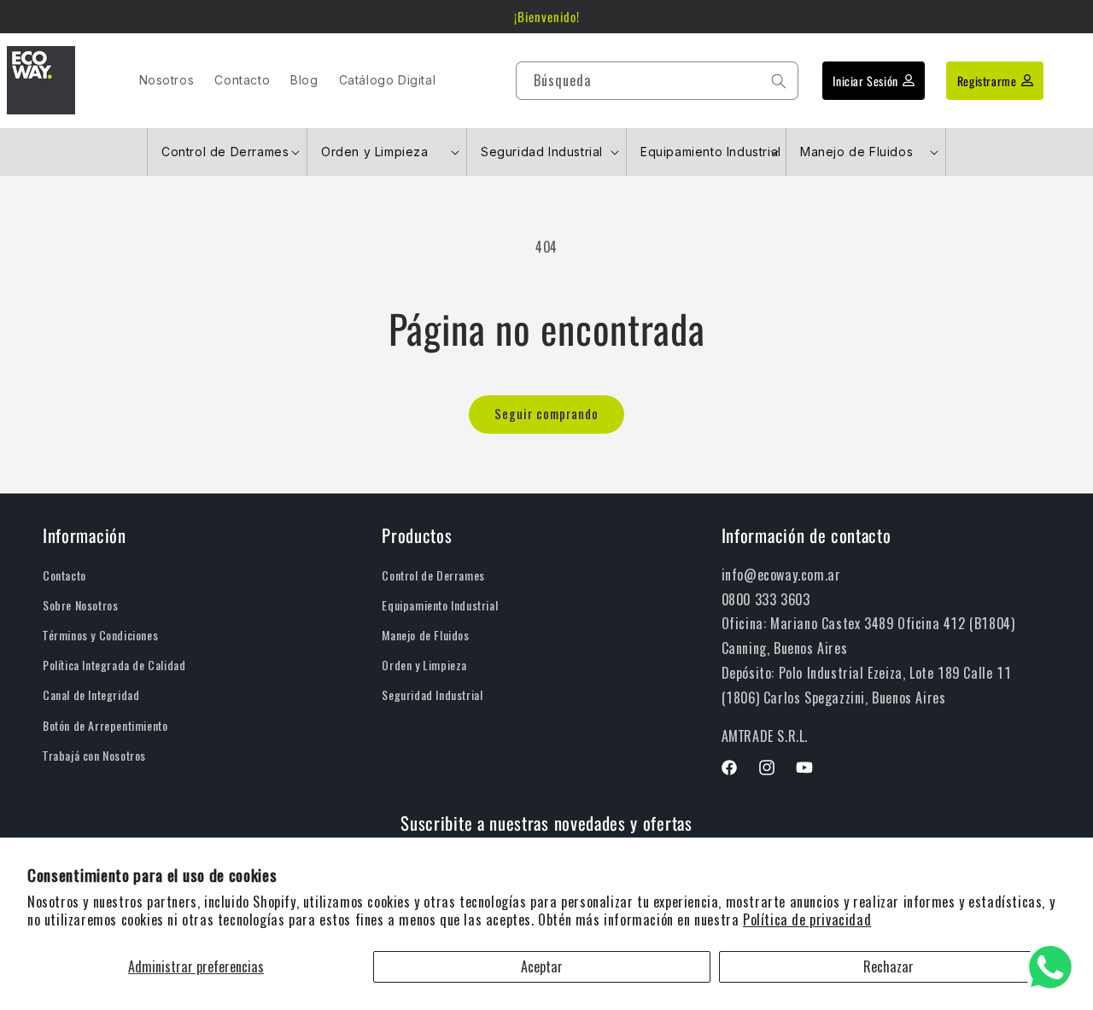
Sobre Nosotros (80, 606)
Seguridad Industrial (432, 695)
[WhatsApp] (1050, 967)
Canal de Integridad (91, 695)
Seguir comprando (546, 414)
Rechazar (888, 967)
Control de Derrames (433, 576)
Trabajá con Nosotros (94, 756)
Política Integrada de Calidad (114, 665)
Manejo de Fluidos (425, 636)
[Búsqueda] (779, 81)
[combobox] (657, 81)
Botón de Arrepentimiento (105, 726)
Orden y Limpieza (424, 665)
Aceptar (542, 967)
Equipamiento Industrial (440, 606)
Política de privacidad (807, 920)
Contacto (64, 576)
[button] (227, 152)
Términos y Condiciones (100, 636)
